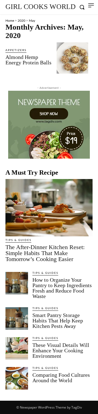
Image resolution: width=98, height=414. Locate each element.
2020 (21, 20)
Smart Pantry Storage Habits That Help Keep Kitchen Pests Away (57, 320)
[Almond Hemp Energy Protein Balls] (72, 58)
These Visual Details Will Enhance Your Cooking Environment (60, 350)
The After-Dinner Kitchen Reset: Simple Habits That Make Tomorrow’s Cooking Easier (45, 253)
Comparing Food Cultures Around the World (61, 377)
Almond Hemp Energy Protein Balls (28, 59)
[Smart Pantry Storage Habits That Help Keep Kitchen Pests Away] (16, 318)
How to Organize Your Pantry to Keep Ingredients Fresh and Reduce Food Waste (62, 288)
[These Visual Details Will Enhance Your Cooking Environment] (16, 348)
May (32, 20)
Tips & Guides (18, 240)
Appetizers (15, 50)
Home (9, 20)
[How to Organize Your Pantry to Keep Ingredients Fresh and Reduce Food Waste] (16, 283)
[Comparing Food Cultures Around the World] (16, 378)
